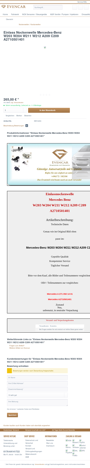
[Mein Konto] (80, 7)
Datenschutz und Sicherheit (31, 441)
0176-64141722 (12, 451)
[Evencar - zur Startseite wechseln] (13, 8)
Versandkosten (39, 464)
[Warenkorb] (86, 7)
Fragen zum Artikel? (16, 345)
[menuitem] (48, 8)
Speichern (12, 415)
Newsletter (50, 440)
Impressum (50, 446)
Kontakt (28, 446)
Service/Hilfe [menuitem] (82, 2)
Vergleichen (9, 115)
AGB (27, 457)
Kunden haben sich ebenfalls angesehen (35, 425)
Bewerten (27, 115)
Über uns (49, 443)
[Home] (53, 19)
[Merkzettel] (74, 7)
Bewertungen (20, 125)
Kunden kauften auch (11, 425)
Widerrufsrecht (30, 454)
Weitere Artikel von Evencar (19, 348)
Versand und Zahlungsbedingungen (33, 449)
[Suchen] (60, 7)
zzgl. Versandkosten (17, 102)
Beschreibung (9, 125)
